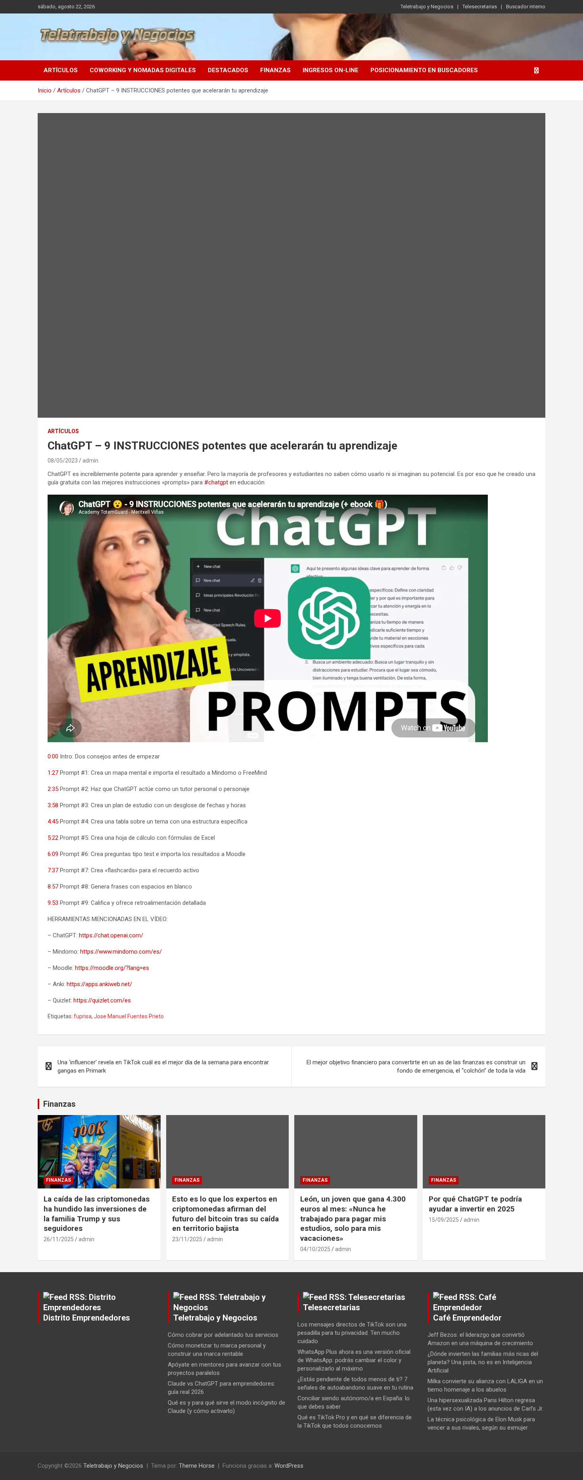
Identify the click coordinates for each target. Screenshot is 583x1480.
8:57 (53, 886)
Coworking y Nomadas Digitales (143, 70)
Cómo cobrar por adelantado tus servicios (223, 1334)
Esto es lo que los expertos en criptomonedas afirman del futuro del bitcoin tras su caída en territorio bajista (225, 1213)
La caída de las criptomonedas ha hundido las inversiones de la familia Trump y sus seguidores (97, 1213)
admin (90, 460)
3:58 (53, 805)
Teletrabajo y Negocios (427, 7)
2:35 (53, 789)
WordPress (288, 1465)
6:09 (53, 854)
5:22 (53, 837)
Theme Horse (197, 1465)
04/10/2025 (315, 1249)
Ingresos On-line (331, 70)
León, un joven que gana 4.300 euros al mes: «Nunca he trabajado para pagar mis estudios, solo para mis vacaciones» (353, 1218)
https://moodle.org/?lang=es (112, 967)
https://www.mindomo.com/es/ (121, 951)
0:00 (53, 756)
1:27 (53, 772)
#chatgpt (216, 482)
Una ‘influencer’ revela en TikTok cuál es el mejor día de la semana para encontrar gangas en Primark (163, 1066)
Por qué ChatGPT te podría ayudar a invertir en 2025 (475, 1203)
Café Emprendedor (467, 1318)
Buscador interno (525, 7)
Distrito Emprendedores (86, 1318)
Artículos (61, 70)
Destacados (228, 70)
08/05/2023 (63, 460)
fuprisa (83, 1016)
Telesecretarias (479, 7)
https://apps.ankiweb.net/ (99, 984)
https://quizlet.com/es (102, 1000)
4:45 (53, 821)
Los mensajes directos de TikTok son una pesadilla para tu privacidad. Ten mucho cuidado (352, 1333)
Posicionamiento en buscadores (424, 70)
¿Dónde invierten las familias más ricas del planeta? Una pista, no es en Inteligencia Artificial (483, 1362)
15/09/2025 (444, 1220)
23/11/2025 (187, 1239)
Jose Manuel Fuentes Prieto (129, 1016)
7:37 (53, 870)
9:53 (53, 902)
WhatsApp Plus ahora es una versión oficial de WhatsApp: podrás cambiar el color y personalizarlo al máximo (353, 1360)
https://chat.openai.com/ (111, 935)
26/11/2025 (59, 1239)
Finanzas (275, 70)
